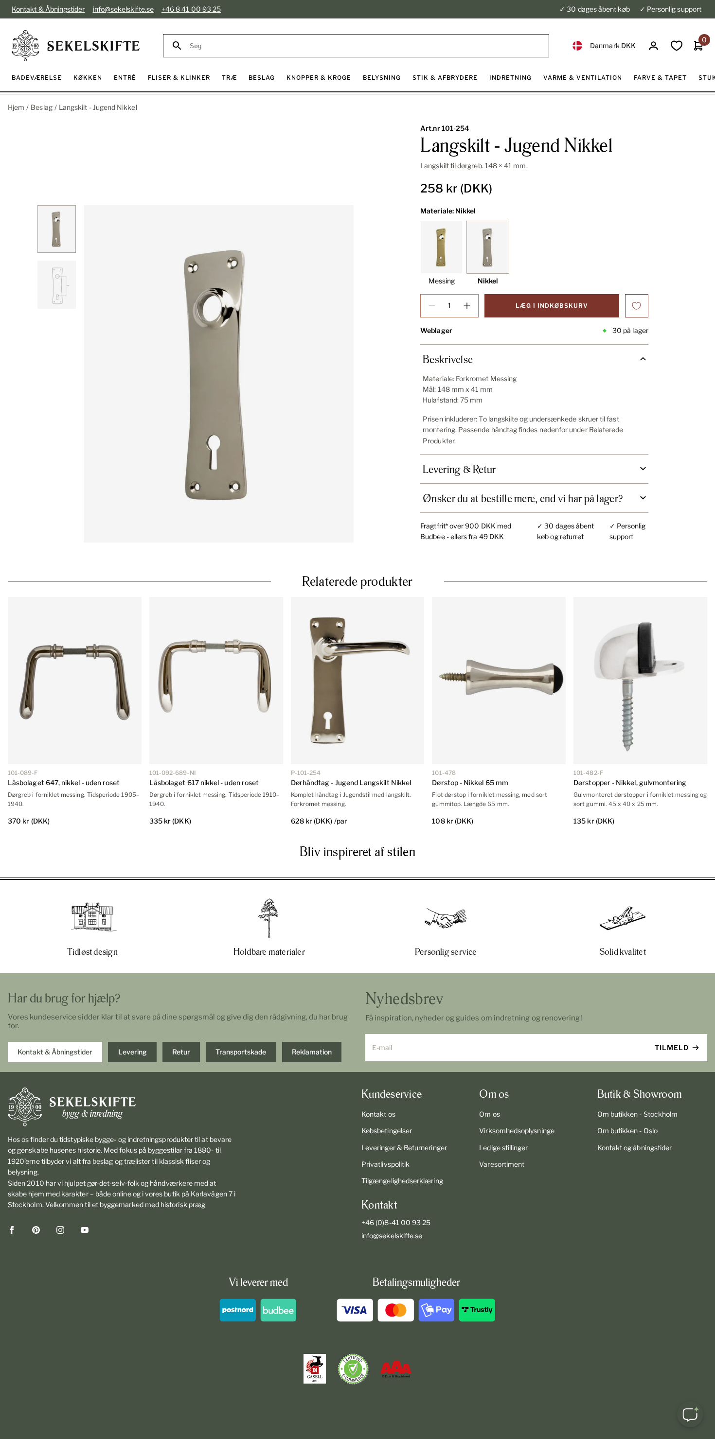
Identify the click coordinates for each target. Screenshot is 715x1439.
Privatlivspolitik (385, 1164)
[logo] (76, 45)
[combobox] (365, 46)
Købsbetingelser (386, 1130)
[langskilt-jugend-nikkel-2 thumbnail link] (56, 229)
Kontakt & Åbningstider (48, 9)
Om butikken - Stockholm (637, 1114)
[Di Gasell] (315, 1369)
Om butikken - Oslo (627, 1130)
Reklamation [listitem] (312, 1052)
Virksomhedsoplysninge (516, 1130)
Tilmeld (672, 1047)
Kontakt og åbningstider (634, 1147)
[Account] (653, 46)
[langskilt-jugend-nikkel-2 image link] (219, 374)
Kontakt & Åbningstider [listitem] (55, 1052)
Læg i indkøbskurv (552, 305)
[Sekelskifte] (122, 1107)
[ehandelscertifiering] (353, 1369)
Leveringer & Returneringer (404, 1147)
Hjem (16, 107)
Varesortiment (501, 1164)
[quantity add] (467, 306)
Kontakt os (378, 1114)
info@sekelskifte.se (123, 9)
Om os (489, 1114)
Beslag (41, 107)
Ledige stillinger (503, 1147)
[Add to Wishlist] (636, 305)
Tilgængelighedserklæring (402, 1180)
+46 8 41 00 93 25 (191, 9)
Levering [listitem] (132, 1052)
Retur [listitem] (181, 1052)
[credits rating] (395, 1369)
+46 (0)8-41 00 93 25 (395, 1222)
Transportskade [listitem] (240, 1052)
